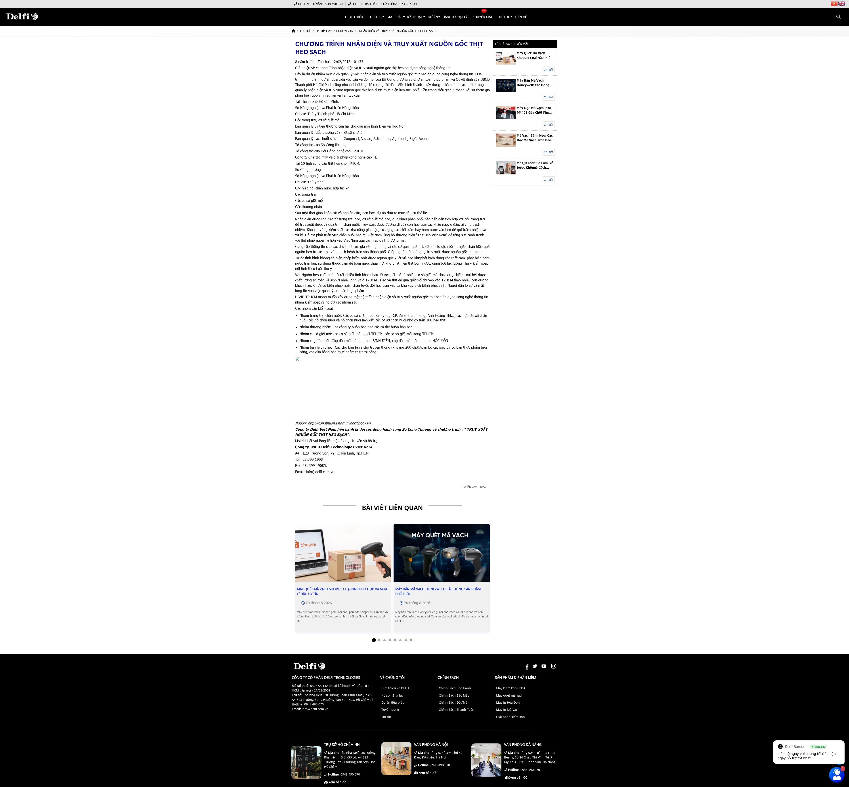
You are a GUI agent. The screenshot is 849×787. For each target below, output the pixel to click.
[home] (293, 31)
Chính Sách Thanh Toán (456, 709)
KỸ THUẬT (415, 17)
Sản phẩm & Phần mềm (515, 677)
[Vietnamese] (834, 3)
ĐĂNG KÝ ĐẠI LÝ (455, 17)
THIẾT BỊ (375, 17)
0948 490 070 (333, 4)
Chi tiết (548, 70)
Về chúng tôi (392, 677)
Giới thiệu (354, 17)
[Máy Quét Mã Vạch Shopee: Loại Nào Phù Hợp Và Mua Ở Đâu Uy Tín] (343, 556)
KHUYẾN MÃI (482, 17)
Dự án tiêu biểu (392, 702)
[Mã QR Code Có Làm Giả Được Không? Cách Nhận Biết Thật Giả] (506, 173)
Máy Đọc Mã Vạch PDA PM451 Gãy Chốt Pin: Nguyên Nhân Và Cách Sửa (534, 110)
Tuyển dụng (390, 709)
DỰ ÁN (433, 17)
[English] (842, 3)
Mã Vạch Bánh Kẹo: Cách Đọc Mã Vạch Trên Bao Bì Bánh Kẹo (536, 138)
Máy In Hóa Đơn (508, 702)
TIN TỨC (503, 17)
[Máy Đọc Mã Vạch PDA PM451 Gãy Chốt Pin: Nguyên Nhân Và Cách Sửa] (506, 118)
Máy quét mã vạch (509, 695)
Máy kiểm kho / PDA (510, 688)
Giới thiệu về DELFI (395, 688)
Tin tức (386, 717)
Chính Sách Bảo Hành (455, 688)
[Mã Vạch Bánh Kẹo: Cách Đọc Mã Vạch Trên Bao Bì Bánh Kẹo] (506, 145)
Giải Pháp (394, 17)
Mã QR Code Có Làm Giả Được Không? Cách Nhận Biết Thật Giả (535, 165)
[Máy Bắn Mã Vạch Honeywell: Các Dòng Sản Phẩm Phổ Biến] (442, 556)
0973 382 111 (407, 4)
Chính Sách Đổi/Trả (453, 702)
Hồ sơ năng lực (392, 695)
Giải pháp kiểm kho (510, 717)
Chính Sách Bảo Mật (454, 695)
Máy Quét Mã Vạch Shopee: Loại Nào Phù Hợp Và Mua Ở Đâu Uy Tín (342, 591)
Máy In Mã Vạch (508, 709)
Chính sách (448, 677)
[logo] (22, 22)
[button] (838, 16)
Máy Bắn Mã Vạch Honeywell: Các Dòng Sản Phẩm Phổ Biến (438, 591)
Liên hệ (521, 17)
